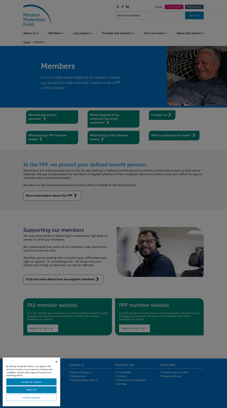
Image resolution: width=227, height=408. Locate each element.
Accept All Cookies (31, 382)
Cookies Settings (31, 397)
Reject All (31, 389)
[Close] (56, 361)
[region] (31, 381)
